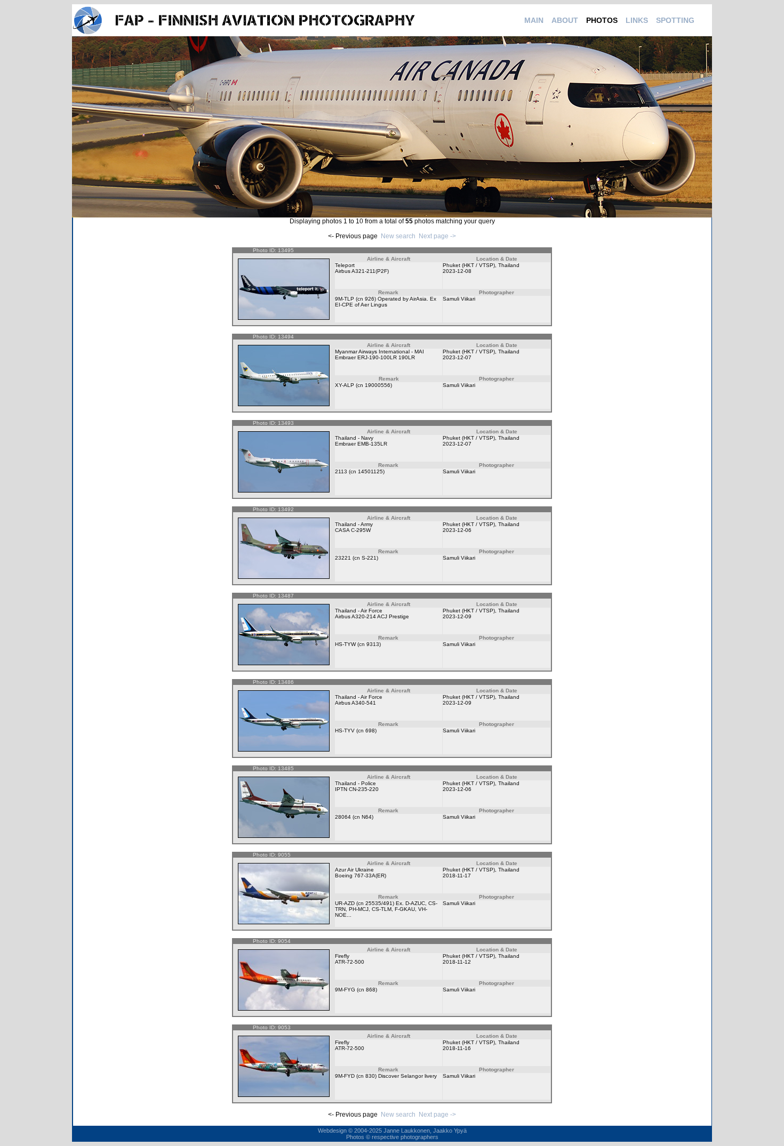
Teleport (345, 265)
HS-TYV (345, 730)
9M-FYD (345, 1076)
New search (398, 236)
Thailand (508, 265)
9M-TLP (344, 299)
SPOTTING (675, 20)
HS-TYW (345, 644)
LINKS (637, 20)
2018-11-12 (457, 962)
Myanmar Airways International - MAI (379, 351)
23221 (343, 558)
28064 (343, 817)
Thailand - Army (354, 524)
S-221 (369, 558)
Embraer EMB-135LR (361, 444)
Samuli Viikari (459, 299)
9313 (372, 644)
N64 (367, 817)
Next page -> (437, 236)
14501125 (370, 471)
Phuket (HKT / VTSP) (469, 265)
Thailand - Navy (354, 438)
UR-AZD (345, 903)
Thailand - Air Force (358, 611)
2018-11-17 (457, 875)
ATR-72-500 (349, 962)
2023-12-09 (457, 616)
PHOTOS (602, 20)
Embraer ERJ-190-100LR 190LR (375, 357)
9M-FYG (345, 989)
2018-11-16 (457, 1048)
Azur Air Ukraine (354, 870)
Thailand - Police (355, 783)
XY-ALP (344, 385)
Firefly (342, 956)
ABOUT (564, 20)
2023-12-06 (457, 530)
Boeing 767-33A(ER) (360, 875)
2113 (341, 471)
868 (370, 989)
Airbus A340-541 (355, 703)
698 (370, 730)
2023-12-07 (457, 357)
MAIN (533, 20)
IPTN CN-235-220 (357, 789)
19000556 (377, 385)
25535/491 (379, 903)
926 (369, 299)
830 (370, 1076)
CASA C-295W (353, 530)
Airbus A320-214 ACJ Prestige (372, 616)
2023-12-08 (457, 271)
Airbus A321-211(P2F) (362, 271)
